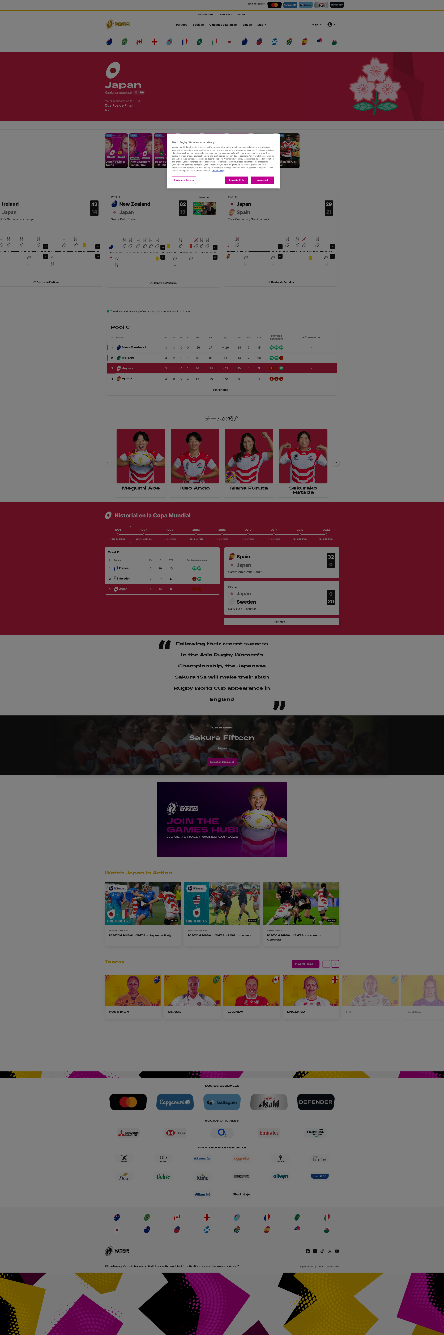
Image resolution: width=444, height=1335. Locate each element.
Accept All (262, 180)
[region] (223, 161)
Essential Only (236, 180)
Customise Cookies (184, 180)
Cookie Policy (218, 170)
